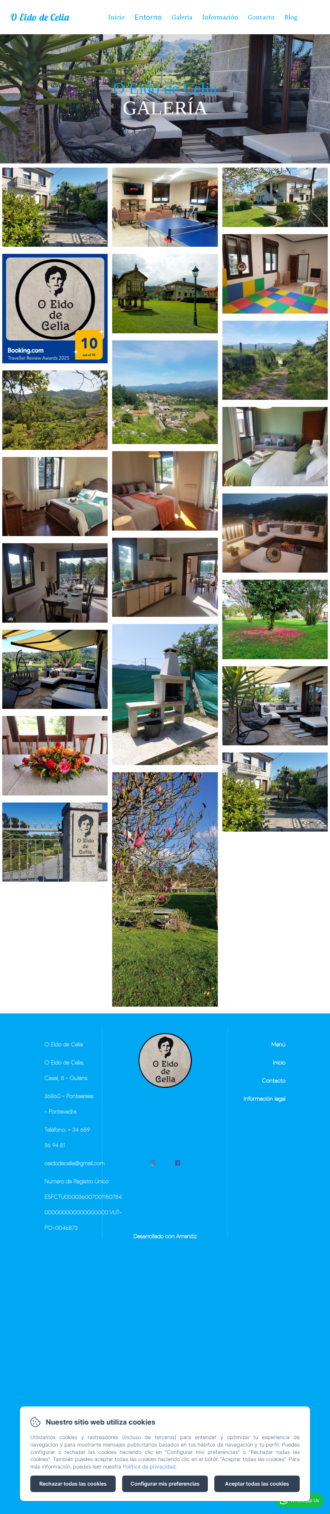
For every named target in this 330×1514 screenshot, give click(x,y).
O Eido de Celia (39, 17)
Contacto (261, 17)
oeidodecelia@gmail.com (74, 1163)
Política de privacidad (149, 1466)
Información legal (265, 1098)
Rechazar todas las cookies (73, 1483)
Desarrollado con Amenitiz (165, 1236)
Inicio (116, 17)
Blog (290, 17)
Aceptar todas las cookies (257, 1483)
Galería (181, 17)
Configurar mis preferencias (165, 1483)
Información (220, 17)
